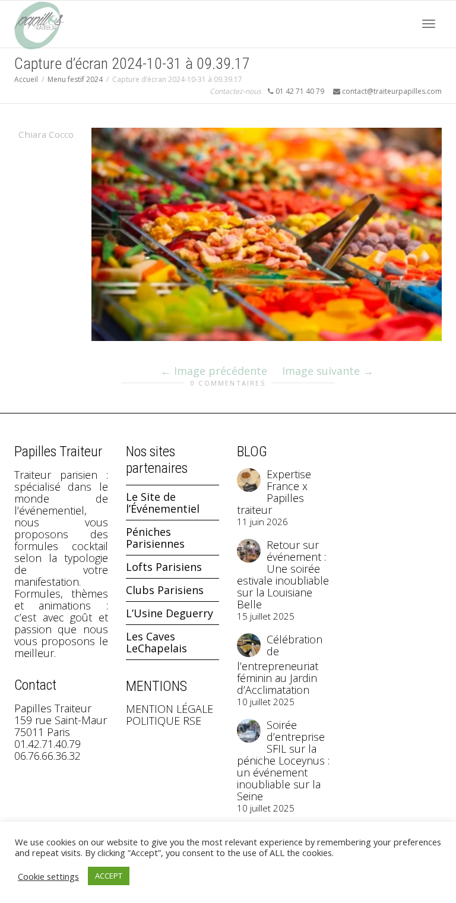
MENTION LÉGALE (169, 709)
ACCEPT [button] (108, 875)
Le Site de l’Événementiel (163, 503)
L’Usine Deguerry (169, 613)
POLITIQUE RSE (163, 720)
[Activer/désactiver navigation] (429, 24)
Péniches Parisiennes (155, 538)
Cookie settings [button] (48, 876)
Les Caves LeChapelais (156, 642)
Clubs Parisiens (165, 590)
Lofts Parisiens (164, 567)
